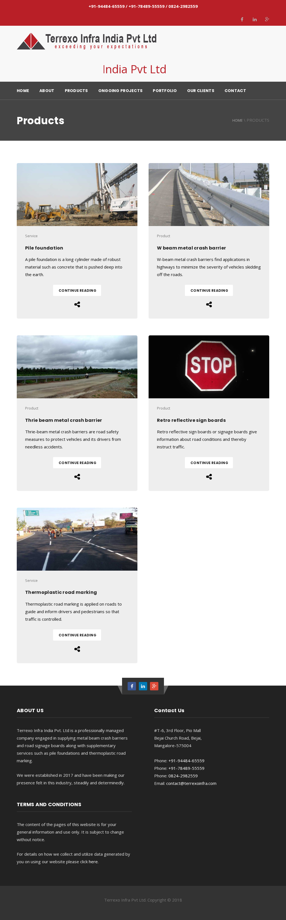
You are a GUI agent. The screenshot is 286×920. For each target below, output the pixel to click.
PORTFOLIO (165, 90)
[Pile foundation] (77, 194)
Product (163, 235)
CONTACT (235, 90)
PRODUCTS (76, 90)
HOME (23, 90)
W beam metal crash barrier (191, 248)
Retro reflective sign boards (191, 420)
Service (31, 235)
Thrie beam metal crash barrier (63, 420)
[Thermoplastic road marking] (77, 539)
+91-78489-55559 (146, 6)
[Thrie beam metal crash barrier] (77, 366)
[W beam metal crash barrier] (209, 194)
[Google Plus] (267, 19)
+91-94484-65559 (107, 6)
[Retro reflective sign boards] (209, 366)
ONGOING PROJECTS (120, 90)
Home (237, 120)
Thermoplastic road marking (61, 592)
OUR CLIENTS (200, 90)
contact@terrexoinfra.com (191, 783)
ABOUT (46, 90)
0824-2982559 (183, 6)
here (93, 861)
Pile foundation (44, 248)
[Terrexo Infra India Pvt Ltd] (86, 41)
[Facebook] (242, 19)
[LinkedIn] (254, 19)
